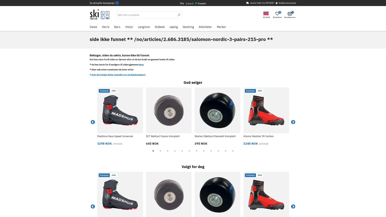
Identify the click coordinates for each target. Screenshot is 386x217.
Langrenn (144, 27)
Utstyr (129, 27)
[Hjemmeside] (100, 14)
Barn (117, 27)
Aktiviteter (205, 27)
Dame (93, 27)
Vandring (188, 27)
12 (232, 153)
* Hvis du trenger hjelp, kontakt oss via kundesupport (118, 74)
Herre (105, 27)
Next (293, 122)
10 (218, 153)
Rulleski (160, 27)
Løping (173, 27)
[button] (267, 15)
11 (225, 153)
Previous (92, 122)
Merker (221, 27)
